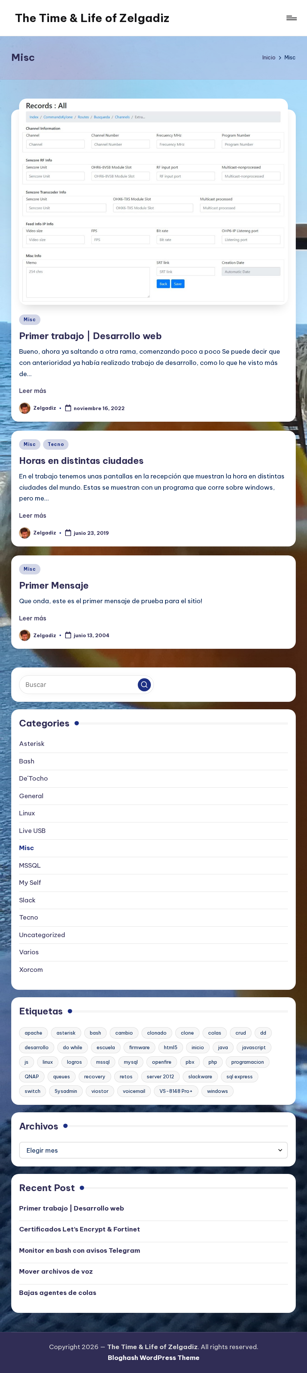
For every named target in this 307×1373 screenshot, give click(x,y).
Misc (30, 319)
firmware (139, 1047)
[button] (144, 684)
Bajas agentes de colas (57, 1293)
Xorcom (31, 970)
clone (187, 1033)
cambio (124, 1033)
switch (32, 1091)
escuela (106, 1047)
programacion (247, 1062)
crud (240, 1033)
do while (72, 1047)
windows (217, 1091)
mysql (131, 1062)
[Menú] (291, 18)
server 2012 (160, 1076)
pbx (190, 1062)
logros (74, 1062)
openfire (161, 1062)
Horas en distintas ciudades (81, 460)
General (31, 796)
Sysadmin (66, 1091)
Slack (27, 900)
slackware (200, 1076)
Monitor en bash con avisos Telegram (79, 1250)
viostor (100, 1091)
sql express (240, 1076)
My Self (30, 882)
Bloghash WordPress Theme (154, 1358)
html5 (170, 1047)
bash (95, 1033)
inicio (198, 1047)
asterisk (66, 1033)
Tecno (56, 444)
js (26, 1062)
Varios (29, 952)
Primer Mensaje (54, 585)
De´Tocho (33, 778)
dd (263, 1033)
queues (61, 1076)
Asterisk (32, 744)
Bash (26, 761)
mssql (103, 1062)
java (223, 1047)
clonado (157, 1033)
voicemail (134, 1091)
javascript (254, 1047)
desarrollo (37, 1047)
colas (214, 1033)
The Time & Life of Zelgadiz (92, 18)
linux (48, 1062)
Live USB (32, 831)
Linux (27, 813)
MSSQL (30, 865)
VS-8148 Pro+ (176, 1091)
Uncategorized (42, 935)
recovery (95, 1076)
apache (33, 1033)
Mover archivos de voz (56, 1271)
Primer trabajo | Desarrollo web (90, 335)
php (213, 1062)
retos (126, 1076)
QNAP (32, 1076)
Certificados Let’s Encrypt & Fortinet (79, 1229)
